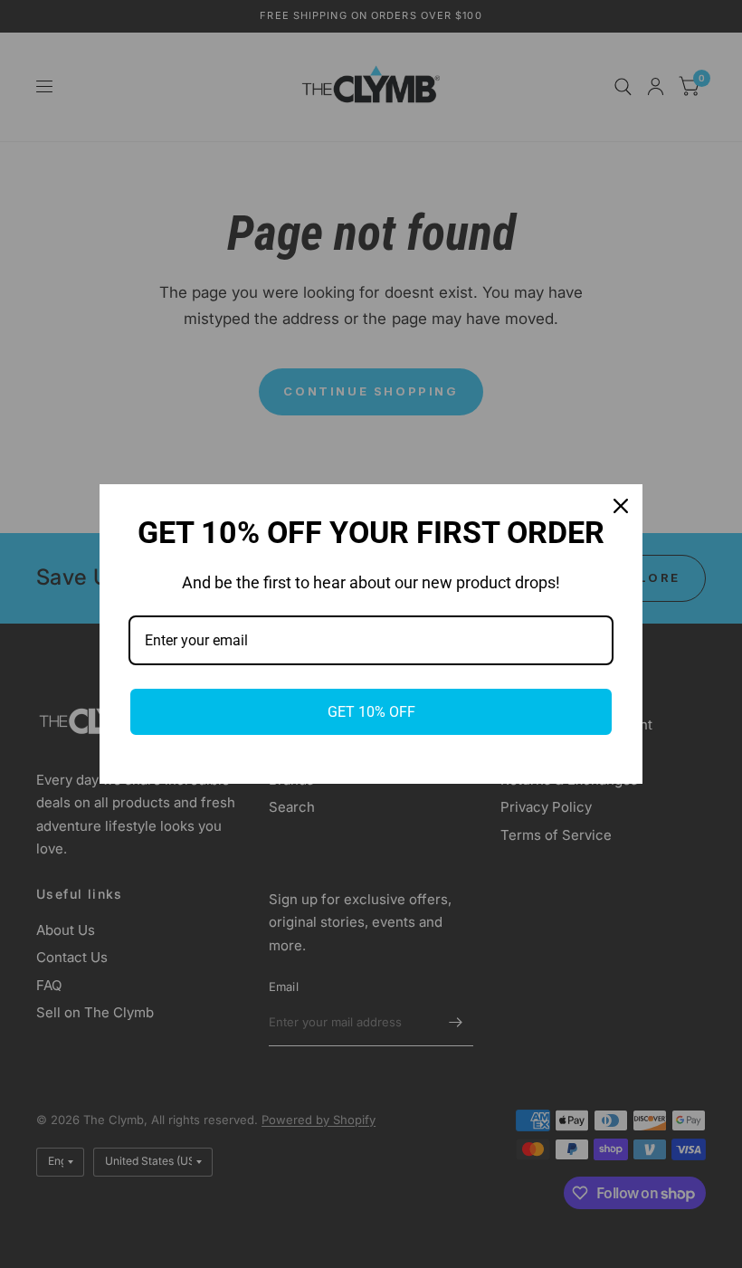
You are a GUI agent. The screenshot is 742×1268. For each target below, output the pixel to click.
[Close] (620, 506)
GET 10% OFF (371, 711)
